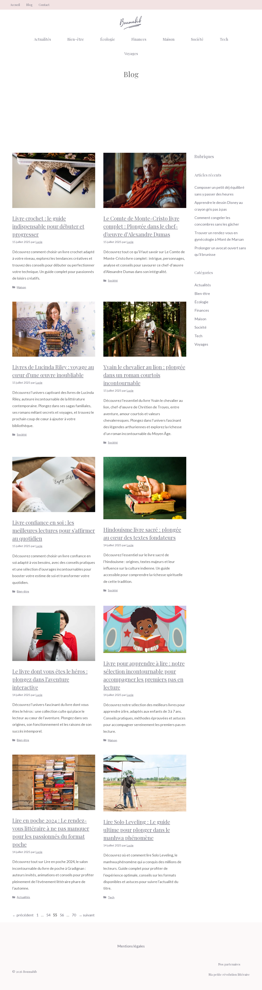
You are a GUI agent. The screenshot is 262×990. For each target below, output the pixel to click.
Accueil (15, 5)
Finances (138, 39)
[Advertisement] (131, 118)
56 (62, 915)
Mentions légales (131, 946)
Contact (44, 5)
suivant (87, 915)
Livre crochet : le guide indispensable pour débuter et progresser (48, 226)
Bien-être (75, 39)
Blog (29, 5)
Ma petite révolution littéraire (229, 974)
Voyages (131, 53)
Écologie (107, 39)
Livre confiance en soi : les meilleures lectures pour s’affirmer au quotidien (53, 530)
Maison (169, 39)
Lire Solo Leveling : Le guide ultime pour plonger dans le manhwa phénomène (136, 829)
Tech (224, 39)
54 (48, 915)
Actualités (42, 39)
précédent (23, 915)
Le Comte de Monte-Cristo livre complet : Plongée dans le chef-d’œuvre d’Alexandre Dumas (141, 226)
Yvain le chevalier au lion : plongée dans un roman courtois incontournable (144, 375)
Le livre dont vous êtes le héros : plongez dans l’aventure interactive (50, 679)
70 (74, 915)
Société (197, 39)
